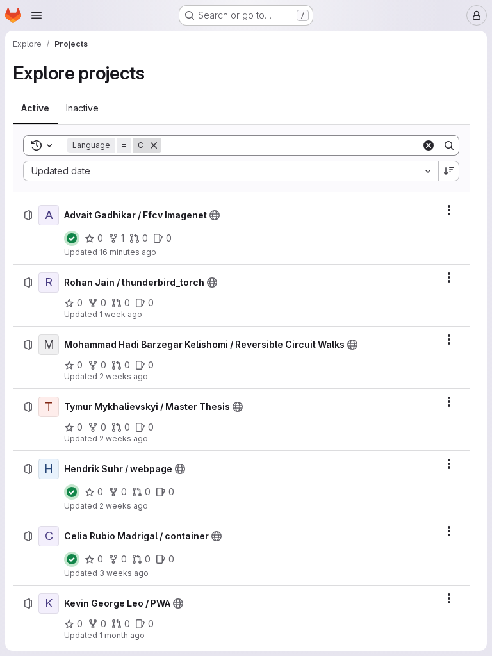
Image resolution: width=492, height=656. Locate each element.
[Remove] (153, 145)
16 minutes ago (127, 252)
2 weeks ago (123, 376)
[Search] (449, 145)
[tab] (35, 108)
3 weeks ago (124, 573)
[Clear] (428, 145)
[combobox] (230, 171)
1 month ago (122, 635)
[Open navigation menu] (36, 15)
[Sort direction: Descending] (449, 171)
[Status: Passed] (71, 238)
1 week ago (120, 314)
